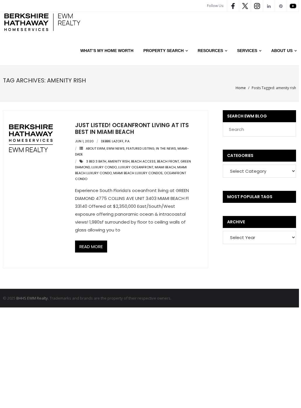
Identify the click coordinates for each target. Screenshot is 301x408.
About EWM (95, 148)
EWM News (116, 148)
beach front (168, 161)
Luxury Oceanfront (135, 167)
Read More (91, 246)
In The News (166, 148)
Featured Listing (140, 148)
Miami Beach (165, 167)
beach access (143, 161)
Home (241, 87)
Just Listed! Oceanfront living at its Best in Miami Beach (132, 128)
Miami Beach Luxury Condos (138, 173)
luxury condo (104, 167)
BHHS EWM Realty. (32, 298)
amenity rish (119, 161)
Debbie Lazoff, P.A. (115, 141)
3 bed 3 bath (96, 161)
